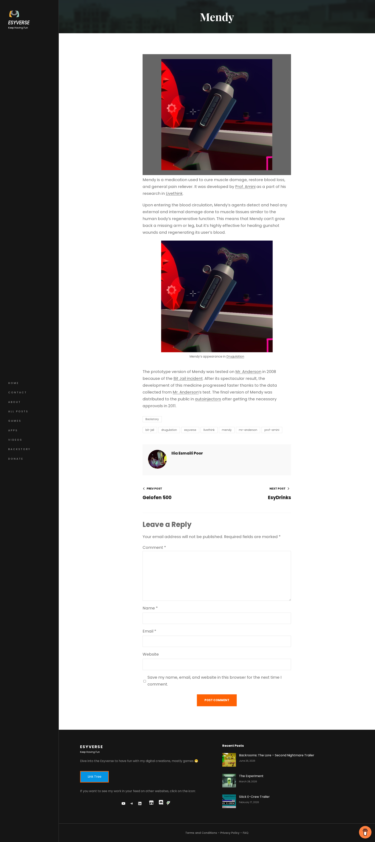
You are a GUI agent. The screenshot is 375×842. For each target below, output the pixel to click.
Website (151, 654)
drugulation (169, 430)
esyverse (190, 430)
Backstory (152, 419)
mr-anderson (248, 430)
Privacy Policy (229, 833)
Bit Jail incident (188, 378)
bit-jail (150, 430)
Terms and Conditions (201, 833)
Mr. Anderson (248, 371)
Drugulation (235, 356)
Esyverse (18, 23)
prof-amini (271, 430)
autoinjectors (208, 399)
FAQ (245, 833)
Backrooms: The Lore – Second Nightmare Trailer (276, 755)
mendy (227, 430)
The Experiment (251, 776)
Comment (154, 547)
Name (150, 608)
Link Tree (94, 776)
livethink (209, 430)
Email (149, 631)
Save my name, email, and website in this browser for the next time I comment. (214, 681)
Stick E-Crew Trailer (254, 796)
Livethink (174, 193)
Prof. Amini (245, 186)
